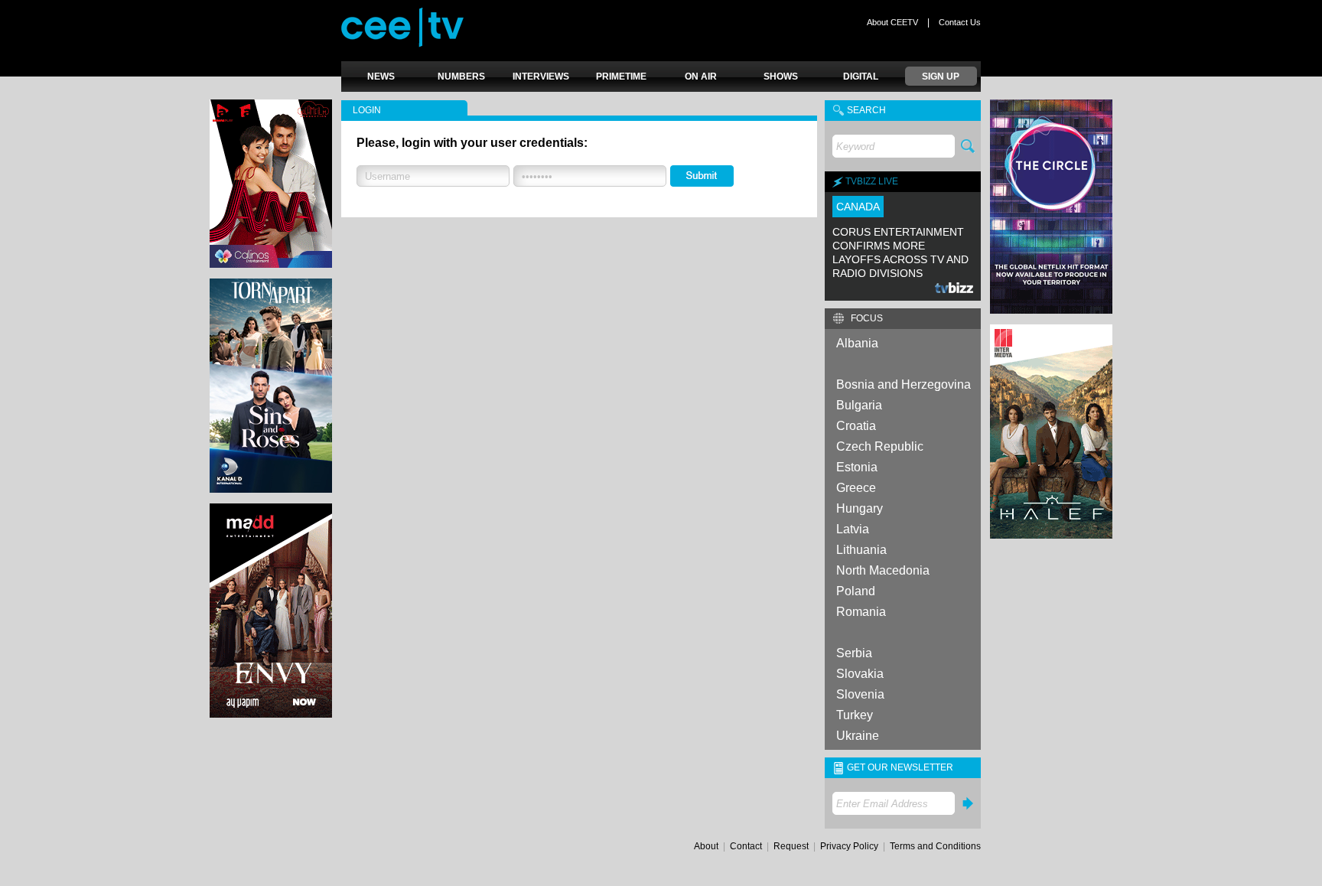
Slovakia (860, 673)
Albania (857, 343)
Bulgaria (859, 405)
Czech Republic (879, 446)
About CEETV (892, 22)
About (706, 846)
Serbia (854, 653)
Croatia (856, 425)
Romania (861, 611)
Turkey (854, 715)
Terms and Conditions (935, 846)
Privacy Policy (849, 846)
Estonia (857, 467)
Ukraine (857, 735)
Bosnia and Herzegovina (903, 384)
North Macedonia (883, 570)
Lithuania (861, 549)
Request (791, 846)
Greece (856, 487)
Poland (855, 591)
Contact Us (960, 22)
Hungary (859, 508)
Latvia (852, 529)
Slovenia (860, 694)
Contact (746, 846)
